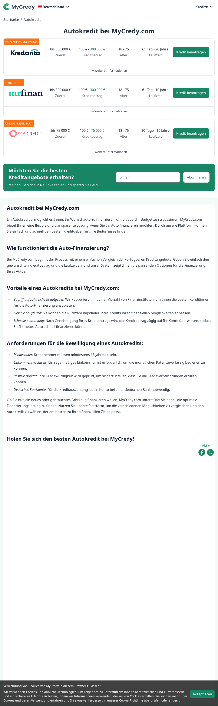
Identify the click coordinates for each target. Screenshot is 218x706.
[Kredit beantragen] (26, 52)
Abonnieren (196, 177)
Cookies (31, 692)
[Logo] (20, 6)
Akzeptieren (202, 694)
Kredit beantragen (191, 52)
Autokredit (32, 19)
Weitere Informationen (111, 71)
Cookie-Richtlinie (131, 700)
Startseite (11, 19)
